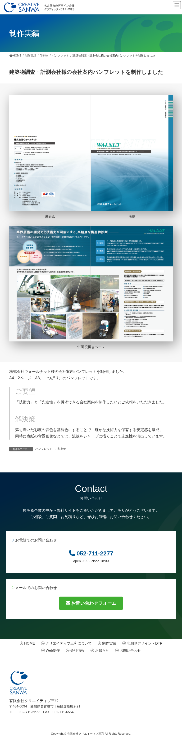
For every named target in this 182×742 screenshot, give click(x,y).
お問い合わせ (130, 650)
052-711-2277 (95, 553)
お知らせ (102, 650)
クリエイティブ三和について (69, 643)
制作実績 (109, 643)
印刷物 (62, 448)
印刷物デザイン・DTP (144, 643)
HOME (29, 643)
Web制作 (53, 650)
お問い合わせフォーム (93, 603)
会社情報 (77, 650)
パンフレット (43, 448)
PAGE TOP (170, 711)
